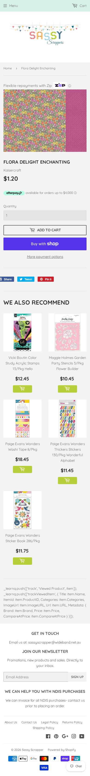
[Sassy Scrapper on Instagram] (74, 737)
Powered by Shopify (62, 750)
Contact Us (29, 722)
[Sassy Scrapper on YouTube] (81, 737)
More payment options (45, 256)
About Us (11, 722)
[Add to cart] (22, 389)
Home (7, 68)
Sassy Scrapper (32, 750)
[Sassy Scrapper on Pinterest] (56, 737)
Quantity (9, 206)
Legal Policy (49, 722)
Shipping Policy (43, 728)
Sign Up (77, 677)
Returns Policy (72, 722)
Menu (13, 5)
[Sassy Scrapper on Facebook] (48, 737)
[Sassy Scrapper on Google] (65, 737)
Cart (83, 5)
